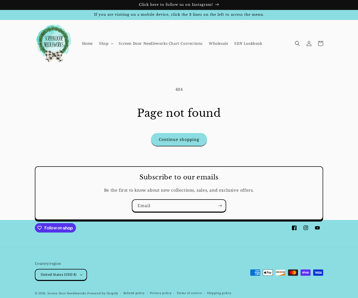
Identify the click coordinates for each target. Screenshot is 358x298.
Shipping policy (219, 293)
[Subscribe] (220, 205)
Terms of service (189, 293)
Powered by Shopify (102, 293)
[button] (106, 43)
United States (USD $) (59, 274)
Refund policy (134, 293)
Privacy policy (161, 293)
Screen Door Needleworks (66, 293)
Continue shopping (179, 139)
